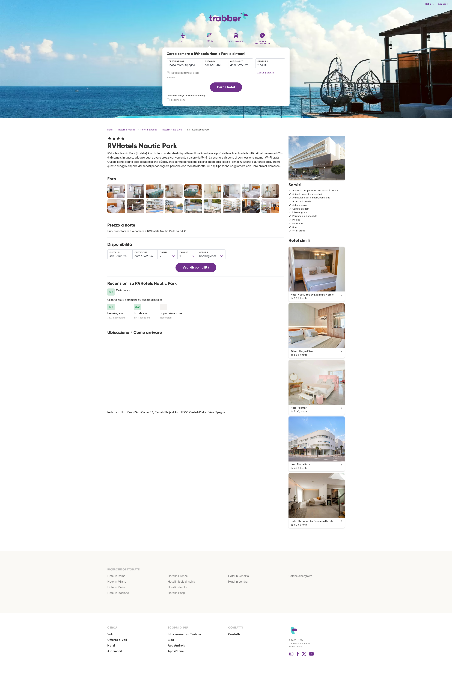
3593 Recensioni (116, 317)
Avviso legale (295, 646)
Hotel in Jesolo (177, 587)
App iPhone (176, 651)
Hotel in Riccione (118, 593)
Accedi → (443, 4)
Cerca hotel (226, 87)
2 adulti (261, 65)
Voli (109, 634)
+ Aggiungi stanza (264, 72)
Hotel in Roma (116, 576)
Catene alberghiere (300, 576)
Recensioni (166, 317)
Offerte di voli (117, 640)
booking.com (178, 100)
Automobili (114, 651)
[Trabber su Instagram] (291, 655)
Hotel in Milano (116, 581)
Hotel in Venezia (238, 576)
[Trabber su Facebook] (298, 655)
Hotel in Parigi (176, 593)
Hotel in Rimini (116, 587)
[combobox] (185, 63)
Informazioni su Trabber (184, 634)
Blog (171, 640)
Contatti (234, 634)
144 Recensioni (142, 317)
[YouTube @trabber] (311, 655)
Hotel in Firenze (178, 576)
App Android (176, 645)
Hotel (111, 645)
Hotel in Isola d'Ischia (181, 581)
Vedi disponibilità (196, 267)
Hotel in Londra (238, 581)
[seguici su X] (304, 655)
